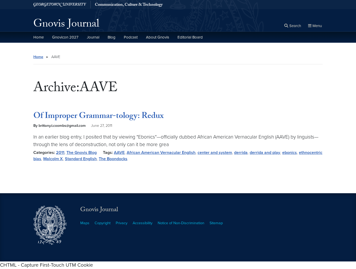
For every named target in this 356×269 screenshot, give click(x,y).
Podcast (131, 37)
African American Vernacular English (161, 152)
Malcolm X (53, 158)
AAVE (119, 152)
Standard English (81, 158)
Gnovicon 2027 (65, 37)
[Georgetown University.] (59, 4)
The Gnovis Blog (81, 152)
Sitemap (216, 223)
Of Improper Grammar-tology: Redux (98, 117)
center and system (215, 152)
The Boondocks (113, 158)
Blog (111, 37)
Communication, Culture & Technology (129, 5)
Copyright (103, 223)
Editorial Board (190, 37)
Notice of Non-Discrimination (181, 223)
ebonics (289, 152)
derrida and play (265, 152)
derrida (241, 152)
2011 (60, 152)
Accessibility (142, 223)
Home (38, 37)
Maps (84, 223)
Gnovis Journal (66, 25)
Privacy (121, 223)
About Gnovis (157, 37)
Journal (93, 37)
